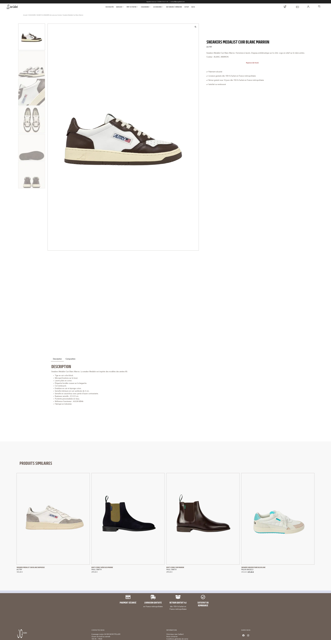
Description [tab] (57, 359)
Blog (193, 7)
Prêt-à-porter (131, 7)
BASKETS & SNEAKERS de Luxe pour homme (49, 15)
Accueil (25, 15)
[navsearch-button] (319, 7)
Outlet (186, 7)
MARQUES (119, 7)
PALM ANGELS (247, 570)
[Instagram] (248, 635)
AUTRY (209, 47)
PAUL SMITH (96, 570)
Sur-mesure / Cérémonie (174, 7)
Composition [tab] (70, 359)
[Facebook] (243, 635)
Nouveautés (110, 7)
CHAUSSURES (145, 7)
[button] (195, 26)
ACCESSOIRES (157, 7)
